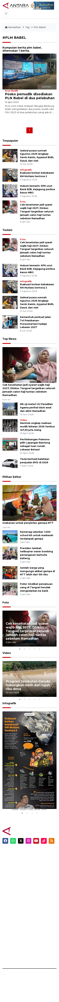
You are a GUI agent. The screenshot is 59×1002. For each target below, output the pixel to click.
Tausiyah (37, 880)
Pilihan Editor (11, 476)
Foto (23, 201)
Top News (9, 338)
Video (23, 420)
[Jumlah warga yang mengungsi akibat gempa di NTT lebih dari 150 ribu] (10, 572)
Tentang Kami (40, 939)
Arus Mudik (11, 91)
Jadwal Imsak (40, 891)
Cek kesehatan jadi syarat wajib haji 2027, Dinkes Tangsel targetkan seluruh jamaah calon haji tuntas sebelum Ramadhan (37, 211)
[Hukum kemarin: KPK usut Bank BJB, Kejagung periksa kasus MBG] (10, 190)
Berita (36, 851)
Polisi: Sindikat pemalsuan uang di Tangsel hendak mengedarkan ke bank (36, 587)
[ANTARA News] (16, 5)
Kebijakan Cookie (43, 934)
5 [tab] (39, 649)
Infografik (26, 170)
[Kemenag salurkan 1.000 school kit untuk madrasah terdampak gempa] (10, 536)
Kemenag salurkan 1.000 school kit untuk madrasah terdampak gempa (36, 535)
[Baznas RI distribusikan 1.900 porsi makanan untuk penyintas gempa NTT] (29, 502)
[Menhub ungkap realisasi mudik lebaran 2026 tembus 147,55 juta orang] (10, 425)
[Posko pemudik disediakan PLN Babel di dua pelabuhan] (29, 71)
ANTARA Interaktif (14, 911)
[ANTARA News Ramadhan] (20, 831)
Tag (27, 27)
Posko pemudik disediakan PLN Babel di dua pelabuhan (30, 96)
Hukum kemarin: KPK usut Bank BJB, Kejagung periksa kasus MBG (37, 189)
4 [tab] (34, 649)
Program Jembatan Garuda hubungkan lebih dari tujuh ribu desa (28, 685)
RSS (34, 957)
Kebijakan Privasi (42, 928)
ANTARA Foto (40, 962)
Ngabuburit (39, 857)
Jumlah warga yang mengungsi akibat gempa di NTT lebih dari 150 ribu (37, 571)
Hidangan (38, 863)
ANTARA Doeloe (12, 922)
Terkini (7, 230)
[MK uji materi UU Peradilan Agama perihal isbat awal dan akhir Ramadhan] (10, 409)
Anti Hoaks (9, 905)
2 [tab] (24, 649)
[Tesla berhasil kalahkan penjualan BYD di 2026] (10, 463)
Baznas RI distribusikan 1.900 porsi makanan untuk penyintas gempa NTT (27, 521)
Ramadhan (15, 27)
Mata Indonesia (12, 917)
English (36, 885)
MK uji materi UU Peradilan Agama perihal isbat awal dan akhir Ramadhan (36, 407)
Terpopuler (10, 140)
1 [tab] (19, 649)
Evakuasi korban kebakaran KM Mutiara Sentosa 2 (28, 801)
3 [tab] (29, 649)
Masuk (36, 911)
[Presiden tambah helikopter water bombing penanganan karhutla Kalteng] (10, 552)
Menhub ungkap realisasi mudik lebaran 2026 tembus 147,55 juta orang (37, 426)
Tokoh (36, 874)
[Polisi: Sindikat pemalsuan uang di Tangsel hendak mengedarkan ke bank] (10, 588)
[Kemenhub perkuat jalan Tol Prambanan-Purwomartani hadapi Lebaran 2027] (10, 321)
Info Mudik (38, 868)
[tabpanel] (29, 628)
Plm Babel (40, 27)
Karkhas (7, 899)
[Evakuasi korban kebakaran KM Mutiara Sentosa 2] (10, 174)
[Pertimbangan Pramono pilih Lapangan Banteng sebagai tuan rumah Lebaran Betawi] (10, 444)
